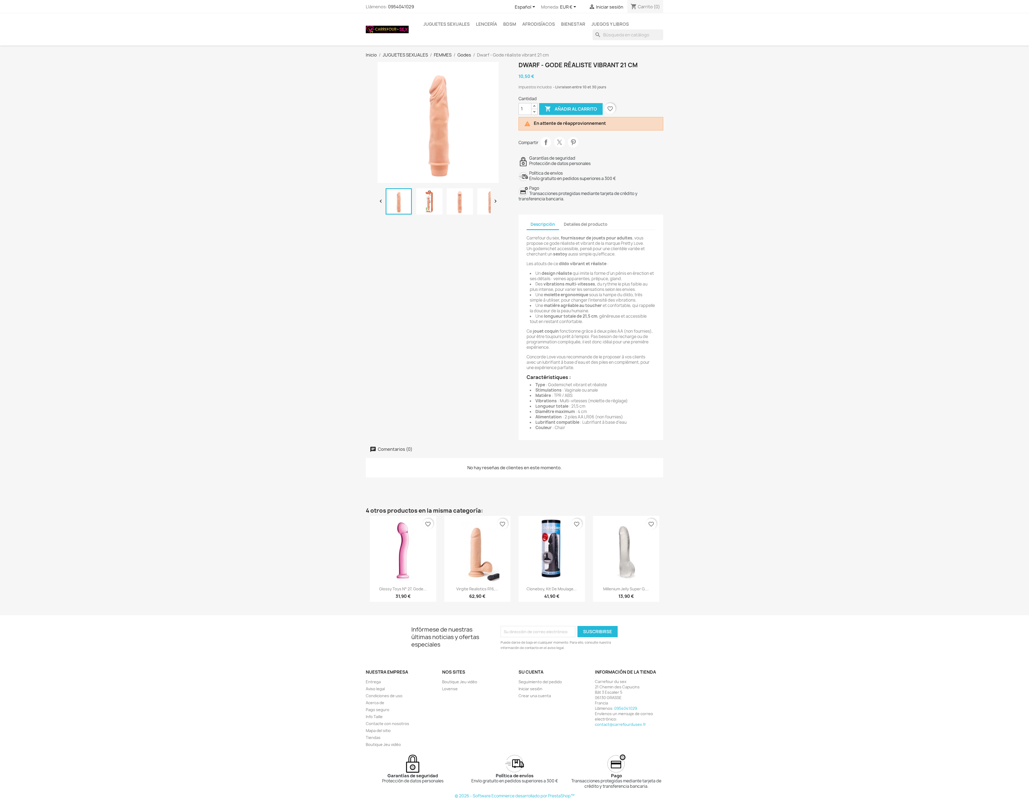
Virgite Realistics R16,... (477, 588)
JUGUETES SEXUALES (446, 24)
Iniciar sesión (530, 688)
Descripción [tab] (543, 224)
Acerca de (375, 702)
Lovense (450, 688)
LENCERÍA (486, 24)
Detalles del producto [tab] (585, 224)
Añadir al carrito (571, 109)
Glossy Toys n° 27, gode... (403, 588)
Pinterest (573, 142)
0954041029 (401, 7)
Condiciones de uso (384, 695)
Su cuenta (531, 672)
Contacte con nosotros (387, 723)
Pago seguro (377, 709)
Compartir (545, 142)
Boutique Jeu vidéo (383, 744)
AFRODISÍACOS (538, 24)
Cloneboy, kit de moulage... (552, 588)
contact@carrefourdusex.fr (620, 724)
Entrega (373, 681)
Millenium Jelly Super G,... (626, 588)
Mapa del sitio (378, 730)
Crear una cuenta (535, 695)
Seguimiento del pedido (540, 681)
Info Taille (374, 716)
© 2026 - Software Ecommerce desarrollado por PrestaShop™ (515, 796)
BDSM (509, 24)
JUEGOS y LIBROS (610, 24)
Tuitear (559, 142)
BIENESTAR (573, 24)
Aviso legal (375, 688)
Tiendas (373, 737)
